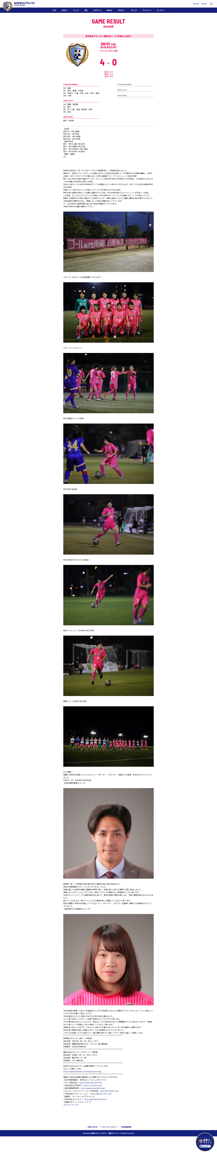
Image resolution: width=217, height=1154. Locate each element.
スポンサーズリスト (71, 1104)
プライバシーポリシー (109, 1127)
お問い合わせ (92, 1127)
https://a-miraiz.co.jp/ (92, 1085)
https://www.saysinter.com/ (90, 1082)
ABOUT (64, 10)
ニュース (76, 10)
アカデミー (121, 10)
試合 (86, 10)
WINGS (109, 10)
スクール (134, 10)
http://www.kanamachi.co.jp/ (93, 1088)
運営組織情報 (126, 1127)
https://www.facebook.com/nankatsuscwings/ (82, 1071)
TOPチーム (97, 10)
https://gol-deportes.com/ (96, 1099)
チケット (196, 4)
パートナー (161, 10)
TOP (54, 10)
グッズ (204, 4)
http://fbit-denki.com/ (109, 1091)
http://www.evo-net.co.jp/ (101, 1093)
